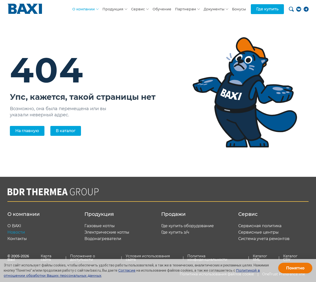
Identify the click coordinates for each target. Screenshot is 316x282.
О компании (83, 9)
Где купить (267, 9)
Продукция (112, 9)
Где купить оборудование (187, 226)
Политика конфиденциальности (207, 257)
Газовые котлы (99, 226)
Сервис (138, 9)
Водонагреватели (102, 239)
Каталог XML (260, 257)
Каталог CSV (290, 257)
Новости (16, 232)
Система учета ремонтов (264, 239)
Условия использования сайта (148, 257)
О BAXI (14, 226)
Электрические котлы (106, 232)
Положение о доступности (82, 257)
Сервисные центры (258, 232)
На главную (27, 130)
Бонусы (239, 9)
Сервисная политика (259, 226)
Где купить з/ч (175, 232)
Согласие (127, 270)
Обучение (162, 9)
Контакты (17, 239)
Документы (214, 9)
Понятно (295, 268)
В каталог (66, 130)
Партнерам (185, 9)
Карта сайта (46, 257)
